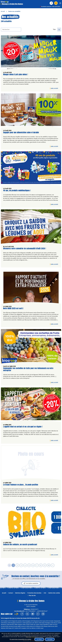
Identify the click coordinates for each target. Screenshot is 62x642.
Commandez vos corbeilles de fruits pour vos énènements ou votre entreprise (28, 369)
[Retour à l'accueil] (4, 2)
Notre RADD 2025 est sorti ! (13, 308)
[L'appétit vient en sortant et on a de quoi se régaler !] (31, 405)
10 (49, 565)
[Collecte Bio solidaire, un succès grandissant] (31, 522)
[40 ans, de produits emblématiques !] (31, 168)
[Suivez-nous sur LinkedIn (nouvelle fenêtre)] (27, 614)
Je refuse (39, 639)
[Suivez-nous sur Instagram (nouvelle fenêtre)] (38, 614)
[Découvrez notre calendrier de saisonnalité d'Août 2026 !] (31, 226)
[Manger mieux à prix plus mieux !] (31, 52)
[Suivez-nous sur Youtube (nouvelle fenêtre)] (32, 614)
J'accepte (49, 639)
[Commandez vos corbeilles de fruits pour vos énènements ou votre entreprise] (31, 346)
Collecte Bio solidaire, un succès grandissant (20, 544)
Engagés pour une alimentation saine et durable (21, 132)
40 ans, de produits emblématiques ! (17, 190)
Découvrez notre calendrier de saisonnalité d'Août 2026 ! (24, 248)
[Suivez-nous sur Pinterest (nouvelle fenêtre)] (43, 614)
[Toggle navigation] (60, 4)
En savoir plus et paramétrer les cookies (20, 639)
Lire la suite (55, 88)
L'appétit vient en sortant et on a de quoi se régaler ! (23, 427)
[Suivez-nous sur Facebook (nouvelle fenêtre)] (22, 614)
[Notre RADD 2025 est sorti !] (31, 286)
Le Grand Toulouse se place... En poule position (20, 485)
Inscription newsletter (32, 583)
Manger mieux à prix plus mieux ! (15, 74)
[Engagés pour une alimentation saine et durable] (31, 110)
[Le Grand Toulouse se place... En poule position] (31, 463)
